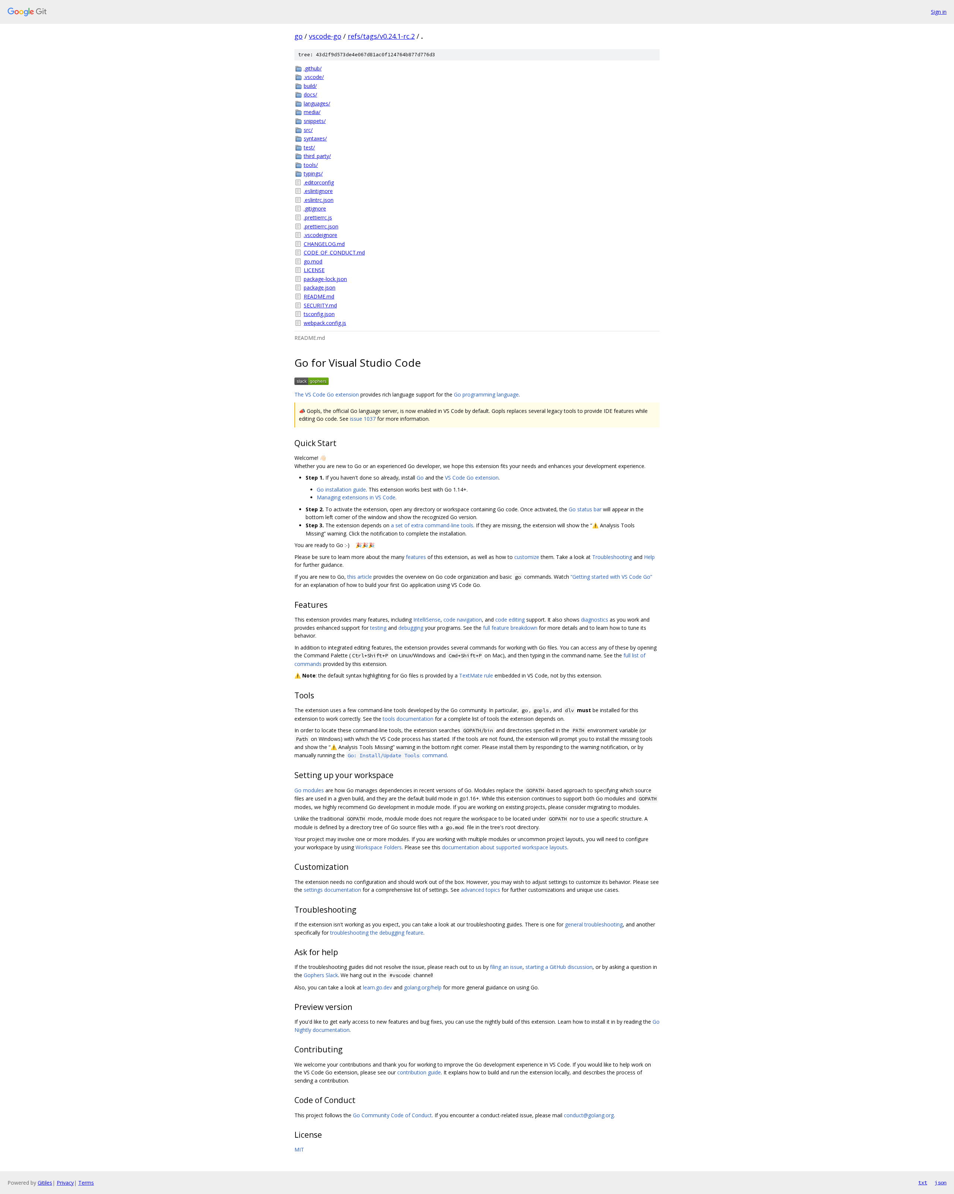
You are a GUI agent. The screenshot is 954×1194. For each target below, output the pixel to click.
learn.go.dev (377, 987)
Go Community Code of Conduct (392, 1115)
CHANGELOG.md (324, 243)
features (416, 556)
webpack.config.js (325, 322)
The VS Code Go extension (326, 394)
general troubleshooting (594, 924)
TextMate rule (476, 675)
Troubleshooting (612, 556)
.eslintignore (318, 191)
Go (420, 477)
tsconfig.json (319, 314)
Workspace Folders (379, 847)
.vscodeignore (320, 235)
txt (922, 1182)
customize (526, 556)
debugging (410, 627)
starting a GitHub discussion (559, 966)
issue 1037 (363, 418)
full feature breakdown (510, 627)
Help (649, 556)
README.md (319, 296)
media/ (312, 112)
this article (359, 576)
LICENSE (314, 270)
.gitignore (315, 208)
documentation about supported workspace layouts (504, 847)
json (941, 1182)
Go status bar (585, 509)
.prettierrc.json (321, 226)
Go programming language (486, 394)
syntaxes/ (315, 138)
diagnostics (594, 619)
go (298, 36)
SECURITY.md (320, 305)
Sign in (939, 11)
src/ (308, 129)
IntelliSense (426, 619)
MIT (299, 1149)
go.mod (313, 261)
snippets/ (315, 120)
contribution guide (419, 1072)
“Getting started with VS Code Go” (611, 576)
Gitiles (45, 1182)
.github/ (313, 68)
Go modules (309, 790)
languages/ (317, 103)
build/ (310, 85)
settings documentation (332, 889)
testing (378, 627)
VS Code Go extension (472, 477)
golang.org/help (423, 987)
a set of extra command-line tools (432, 525)
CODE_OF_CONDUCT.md (334, 252)
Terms (86, 1182)
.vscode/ (314, 76)
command (397, 755)
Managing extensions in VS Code (356, 497)
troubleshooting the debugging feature (376, 932)
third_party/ (317, 155)
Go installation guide (341, 489)
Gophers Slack (321, 975)
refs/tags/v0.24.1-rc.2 (381, 36)
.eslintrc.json (319, 199)
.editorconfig (319, 182)
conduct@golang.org (589, 1115)
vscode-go (325, 36)
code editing (510, 619)
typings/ (313, 173)
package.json (319, 287)
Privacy (65, 1182)
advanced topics (480, 889)
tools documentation (408, 718)
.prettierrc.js (318, 217)
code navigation (462, 619)
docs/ (310, 94)
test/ (309, 147)
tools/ (311, 164)
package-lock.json (325, 278)
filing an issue (506, 966)
